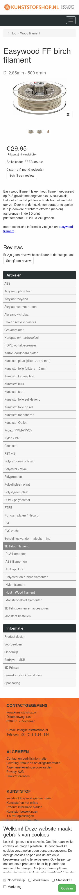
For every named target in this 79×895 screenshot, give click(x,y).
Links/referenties (18, 776)
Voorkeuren (41, 880)
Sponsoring (12, 683)
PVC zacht (11, 530)
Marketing (15, 886)
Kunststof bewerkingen (22, 811)
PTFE (8, 507)
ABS (7, 283)
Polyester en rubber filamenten (26, 577)
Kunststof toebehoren (19, 414)
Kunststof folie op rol (18, 407)
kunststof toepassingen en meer (29, 798)
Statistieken (64, 880)
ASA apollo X (14, 569)
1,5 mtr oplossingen (20, 816)
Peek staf (10, 445)
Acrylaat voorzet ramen (20, 306)
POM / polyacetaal (17, 500)
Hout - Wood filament (20, 592)
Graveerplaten (14, 329)
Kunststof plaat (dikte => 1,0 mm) (27, 360)
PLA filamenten (16, 553)
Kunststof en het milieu (22, 802)
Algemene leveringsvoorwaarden (29, 767)
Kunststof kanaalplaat (19, 376)
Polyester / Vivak (15, 469)
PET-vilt (9, 453)
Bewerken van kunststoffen (23, 675)
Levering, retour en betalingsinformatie (33, 763)
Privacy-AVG (15, 771)
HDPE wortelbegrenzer (20, 345)
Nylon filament (15, 584)
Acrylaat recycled (16, 299)
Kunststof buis (14, 384)
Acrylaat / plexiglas (17, 291)
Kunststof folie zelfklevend (22, 399)
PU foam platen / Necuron (22, 515)
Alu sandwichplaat (16, 314)
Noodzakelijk (16, 880)
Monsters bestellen (17, 616)
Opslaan (67, 888)
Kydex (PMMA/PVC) (18, 430)
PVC (7, 523)
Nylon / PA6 (12, 438)
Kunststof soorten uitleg (23, 820)
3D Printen (11, 667)
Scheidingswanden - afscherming (27, 538)
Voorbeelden (13, 644)
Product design (14, 636)
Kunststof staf (13, 391)
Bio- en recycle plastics (20, 322)
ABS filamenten (16, 561)
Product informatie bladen (24, 807)
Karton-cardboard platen (21, 353)
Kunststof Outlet (15, 422)
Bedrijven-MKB (14, 659)
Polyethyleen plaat (17, 484)
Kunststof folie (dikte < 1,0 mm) (26, 368)
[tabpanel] (31, 132)
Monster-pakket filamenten (23, 600)
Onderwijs (11, 652)
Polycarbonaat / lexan (19, 461)
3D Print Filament (16, 546)
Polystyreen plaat (16, 492)
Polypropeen (13, 476)
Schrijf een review (21, 175)
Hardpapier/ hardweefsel (21, 337)
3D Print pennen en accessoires (26, 608)
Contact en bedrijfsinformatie (27, 758)
